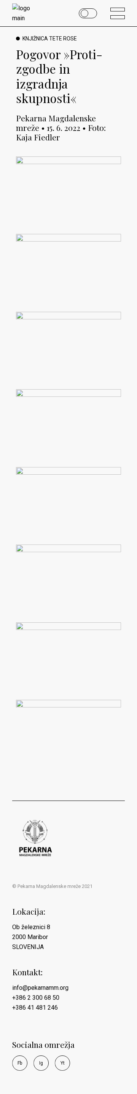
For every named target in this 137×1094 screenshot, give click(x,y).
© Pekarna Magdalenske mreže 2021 (52, 886)
